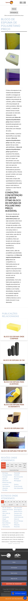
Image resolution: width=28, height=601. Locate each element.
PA (23, 504)
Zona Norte (7, 465)
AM (17, 504)
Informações (14, 567)
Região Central (3, 465)
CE (4, 504)
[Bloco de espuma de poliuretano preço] (12, 41)
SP (11, 501)
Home (14, 562)
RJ (2, 501)
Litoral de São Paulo (14, 470)
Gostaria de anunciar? (14, 584)
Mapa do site (14, 578)
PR (14, 501)
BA (25, 501)
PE (22, 501)
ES (8, 501)
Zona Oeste (12, 465)
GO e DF (11, 504)
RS (19, 501)
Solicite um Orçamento (14, 598)
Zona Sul (16, 465)
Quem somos (14, 573)
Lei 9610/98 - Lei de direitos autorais (14, 543)
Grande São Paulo (24, 465)
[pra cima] (14, 551)
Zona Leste (20, 465)
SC (17, 501)
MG (5, 501)
